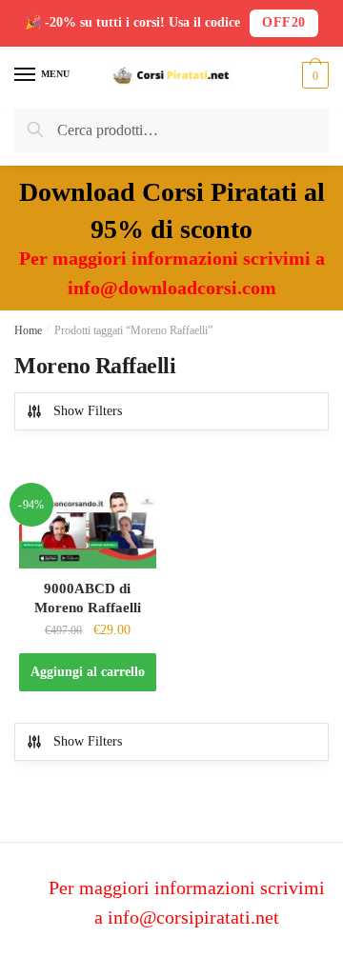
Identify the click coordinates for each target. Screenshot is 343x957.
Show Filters (87, 411)
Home (28, 330)
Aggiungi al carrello (87, 672)
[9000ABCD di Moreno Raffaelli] (87, 530)
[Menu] (25, 75)
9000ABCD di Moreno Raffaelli (87, 598)
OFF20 (284, 22)
